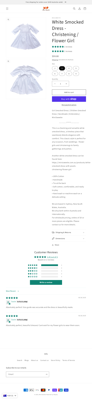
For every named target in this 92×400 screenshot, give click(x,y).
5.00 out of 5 (52, 257)
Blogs (27, 360)
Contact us (44, 360)
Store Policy (55, 360)
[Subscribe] (46, 374)
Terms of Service (68, 360)
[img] (12, 298)
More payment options (69, 105)
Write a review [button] (46, 282)
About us (34, 360)
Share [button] (57, 245)
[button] (7, 8)
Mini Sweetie (42, 394)
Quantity (55, 79)
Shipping (55, 60)
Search (19, 360)
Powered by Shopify (52, 394)
